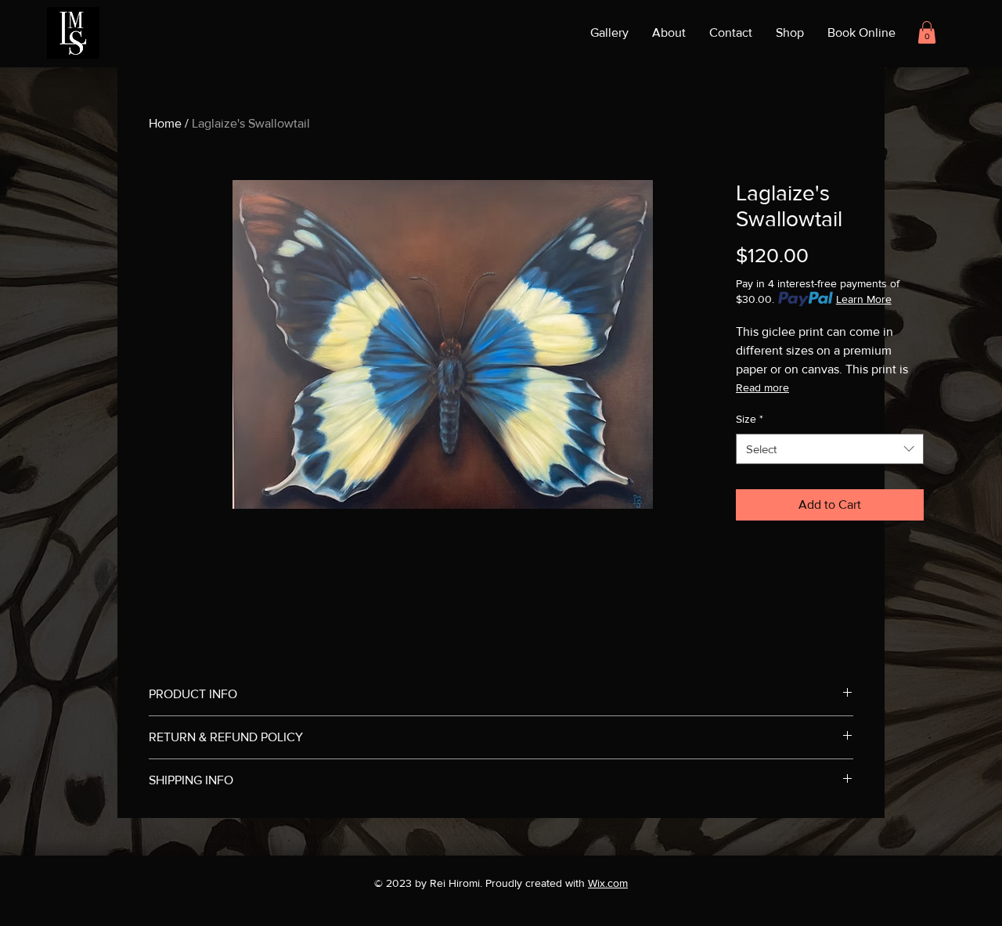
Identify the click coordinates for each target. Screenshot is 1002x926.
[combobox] (830, 449)
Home (165, 123)
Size (749, 419)
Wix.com (608, 883)
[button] (926, 32)
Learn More (864, 299)
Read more (762, 387)
